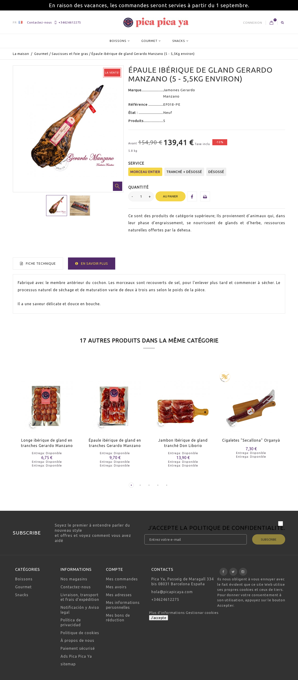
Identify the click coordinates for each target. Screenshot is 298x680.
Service (137, 163)
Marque (135, 90)
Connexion (252, 22)
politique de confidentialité (236, 527)
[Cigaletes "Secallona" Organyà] (251, 402)
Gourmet (149, 40)
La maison (21, 54)
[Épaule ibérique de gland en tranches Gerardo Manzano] (115, 402)
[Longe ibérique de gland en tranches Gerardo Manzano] (47, 402)
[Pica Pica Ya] (156, 22)
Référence (138, 104)
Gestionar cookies (202, 613)
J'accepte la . (216, 528)
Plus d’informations (167, 613)
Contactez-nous (39, 22)
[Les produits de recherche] (282, 22)
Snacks (178, 40)
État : (133, 113)
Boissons (118, 40)
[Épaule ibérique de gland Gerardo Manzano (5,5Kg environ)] (56, 205)
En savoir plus (94, 263)
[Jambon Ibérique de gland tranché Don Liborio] (183, 402)
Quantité (138, 187)
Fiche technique (41, 263)
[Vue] (55, 411)
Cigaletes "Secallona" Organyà (251, 440)
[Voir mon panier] (271, 22)
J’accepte (158, 618)
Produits (136, 121)
